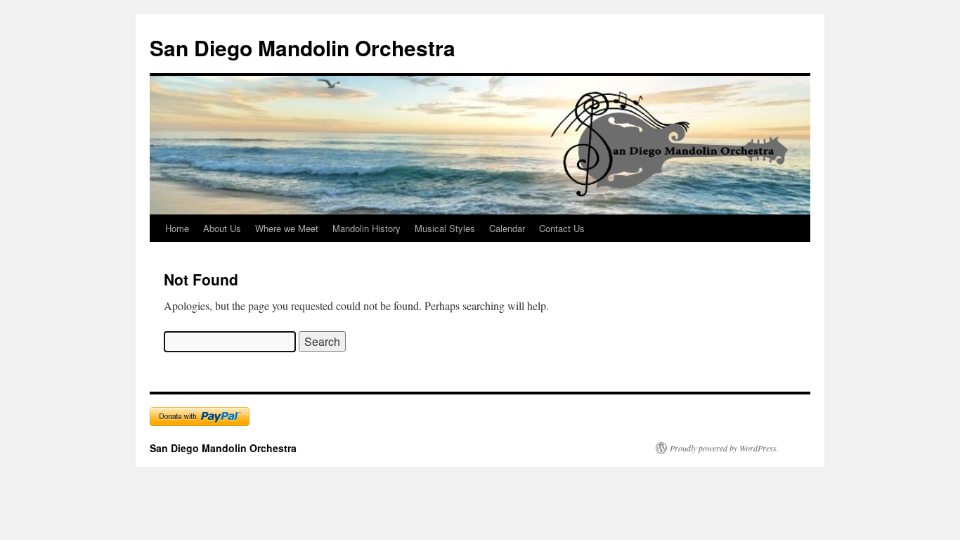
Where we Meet (286, 228)
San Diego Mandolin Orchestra (302, 47)
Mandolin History (366, 228)
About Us (222, 228)
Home (177, 228)
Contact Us (562, 228)
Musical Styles (445, 228)
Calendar (507, 228)
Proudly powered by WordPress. (724, 448)
